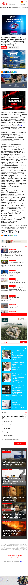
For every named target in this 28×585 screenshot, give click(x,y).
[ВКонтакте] (4, 72)
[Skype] (14, 72)
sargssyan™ (22, 561)
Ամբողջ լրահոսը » (14, 314)
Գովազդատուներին (14, 556)
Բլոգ (3, 348)
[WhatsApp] (12, 72)
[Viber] (10, 72)
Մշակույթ (3, 47)
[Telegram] (16, 72)
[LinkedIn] (8, 72)
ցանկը (20, 125)
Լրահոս (3, 246)
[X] (6, 72)
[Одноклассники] (2, 72)
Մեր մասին (19, 555)
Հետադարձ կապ (11, 555)
